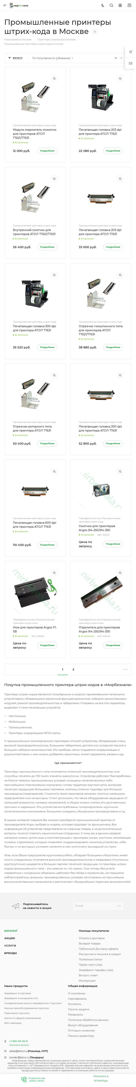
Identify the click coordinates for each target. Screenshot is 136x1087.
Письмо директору (81, 1035)
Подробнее (47, 150)
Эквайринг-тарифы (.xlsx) (96, 970)
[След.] (123, 669)
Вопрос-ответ (88, 975)
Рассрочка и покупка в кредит (100, 954)
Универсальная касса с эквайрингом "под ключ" (33, 1003)
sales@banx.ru (28, 1051)
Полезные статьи (90, 959)
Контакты (74, 1004)
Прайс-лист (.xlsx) (90, 964)
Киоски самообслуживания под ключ (26, 1008)
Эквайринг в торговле (17, 993)
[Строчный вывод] (121, 58)
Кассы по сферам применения (22, 1018)
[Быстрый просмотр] (54, 78)
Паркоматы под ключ (17, 1013)
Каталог (11, 930)
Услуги (10, 945)
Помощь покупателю (94, 930)
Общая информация (82, 986)
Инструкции (87, 980)
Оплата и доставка (92, 938)
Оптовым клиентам (81, 1030)
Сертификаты (77, 998)
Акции (9, 938)
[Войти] (120, 5)
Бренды (10, 953)
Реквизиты (75, 1014)
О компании (76, 993)
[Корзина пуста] (129, 5)
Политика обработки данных (88, 1020)
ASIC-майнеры (13, 1023)
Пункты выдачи (78, 1009)
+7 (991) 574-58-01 (18, 1041)
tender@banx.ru (26, 1057)
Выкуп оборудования (83, 1025)
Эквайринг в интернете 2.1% (21, 998)
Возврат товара (89, 943)
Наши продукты (16, 986)
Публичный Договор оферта (98, 948)
